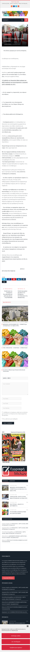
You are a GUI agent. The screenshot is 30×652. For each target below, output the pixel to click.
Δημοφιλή (12, 481)
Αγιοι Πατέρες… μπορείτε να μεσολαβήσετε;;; (16, 504)
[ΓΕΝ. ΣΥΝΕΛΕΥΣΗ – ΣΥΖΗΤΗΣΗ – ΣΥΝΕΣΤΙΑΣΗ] (15, 337)
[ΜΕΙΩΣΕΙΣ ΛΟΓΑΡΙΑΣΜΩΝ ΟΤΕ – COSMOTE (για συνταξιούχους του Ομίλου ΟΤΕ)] (15, 314)
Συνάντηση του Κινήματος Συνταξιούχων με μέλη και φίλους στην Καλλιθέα (7, 294)
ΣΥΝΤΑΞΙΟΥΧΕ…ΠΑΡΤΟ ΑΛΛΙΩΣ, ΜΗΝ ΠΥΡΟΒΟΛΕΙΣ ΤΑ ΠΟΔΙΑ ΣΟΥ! (15, 3)
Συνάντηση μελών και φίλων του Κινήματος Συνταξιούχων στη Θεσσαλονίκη (22, 294)
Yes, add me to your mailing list (10, 419)
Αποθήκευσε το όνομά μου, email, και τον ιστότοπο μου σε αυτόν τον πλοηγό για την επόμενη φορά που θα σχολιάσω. (15, 414)
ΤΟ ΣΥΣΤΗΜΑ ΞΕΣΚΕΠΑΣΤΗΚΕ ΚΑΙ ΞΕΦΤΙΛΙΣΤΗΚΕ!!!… (18, 512)
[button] (27, 626)
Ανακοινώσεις (7, 34)
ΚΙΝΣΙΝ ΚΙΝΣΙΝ (8, 44)
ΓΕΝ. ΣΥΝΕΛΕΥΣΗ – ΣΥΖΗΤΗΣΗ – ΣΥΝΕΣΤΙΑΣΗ (15, 347)
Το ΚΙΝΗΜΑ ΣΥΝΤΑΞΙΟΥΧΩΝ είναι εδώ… (19, 612)
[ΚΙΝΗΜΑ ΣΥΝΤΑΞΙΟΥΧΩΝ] (15, 13)
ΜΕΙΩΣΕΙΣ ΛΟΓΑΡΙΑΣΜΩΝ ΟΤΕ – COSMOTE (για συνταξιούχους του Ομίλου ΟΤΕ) (15, 325)
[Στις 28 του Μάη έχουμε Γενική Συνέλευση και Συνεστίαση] (15, 359)
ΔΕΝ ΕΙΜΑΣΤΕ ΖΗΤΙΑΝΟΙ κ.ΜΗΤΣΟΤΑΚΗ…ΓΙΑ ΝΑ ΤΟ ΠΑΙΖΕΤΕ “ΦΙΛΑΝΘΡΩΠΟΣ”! (14, 536)
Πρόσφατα (5, 481)
